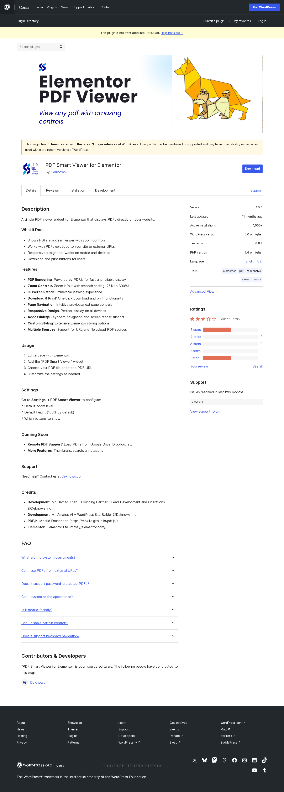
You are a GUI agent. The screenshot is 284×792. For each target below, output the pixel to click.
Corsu (60, 765)
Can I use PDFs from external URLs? (49, 571)
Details (31, 190)
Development (105, 190)
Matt (225, 729)
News (20, 729)
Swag (175, 742)
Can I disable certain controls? (44, 623)
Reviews (52, 190)
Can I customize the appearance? (47, 597)
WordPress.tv (130, 742)
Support (257, 190)
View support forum (205, 411)
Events (174, 729)
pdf (241, 270)
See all (258, 366)
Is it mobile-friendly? (36, 610)
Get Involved (179, 722)
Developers (127, 736)
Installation (77, 190)
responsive (254, 270)
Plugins (72, 736)
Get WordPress (264, 7)
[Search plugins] (61, 47)
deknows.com (72, 476)
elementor (229, 270)
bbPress (228, 736)
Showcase (75, 722)
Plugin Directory (28, 21)
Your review (199, 366)
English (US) (254, 261)
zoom (257, 279)
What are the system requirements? (48, 557)
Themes (73, 729)
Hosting (22, 736)
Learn (122, 722)
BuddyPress (231, 742)
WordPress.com (233, 722)
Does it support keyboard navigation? (50, 636)
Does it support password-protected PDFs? (55, 584)
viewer (246, 279)
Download (252, 168)
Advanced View (202, 291)
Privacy (22, 742)
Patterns (73, 742)
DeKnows (58, 172)
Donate (176, 736)
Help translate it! (172, 33)
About (21, 722)
